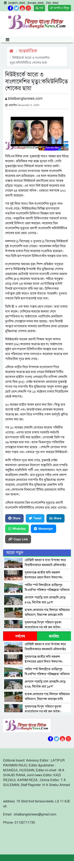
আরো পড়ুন (14, 552)
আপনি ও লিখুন (61, 8)
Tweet (37, 518)
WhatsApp (19, 529)
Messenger (45, 529)
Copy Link (21, 539)
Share (17, 518)
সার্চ (40, 8)
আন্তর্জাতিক (27, 51)
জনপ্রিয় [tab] (54, 636)
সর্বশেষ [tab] (20, 636)
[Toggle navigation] (7, 39)
